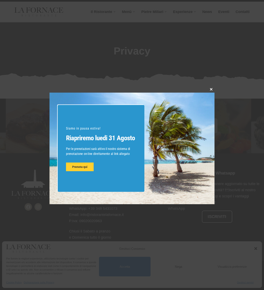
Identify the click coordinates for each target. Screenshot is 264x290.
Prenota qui (79, 167)
